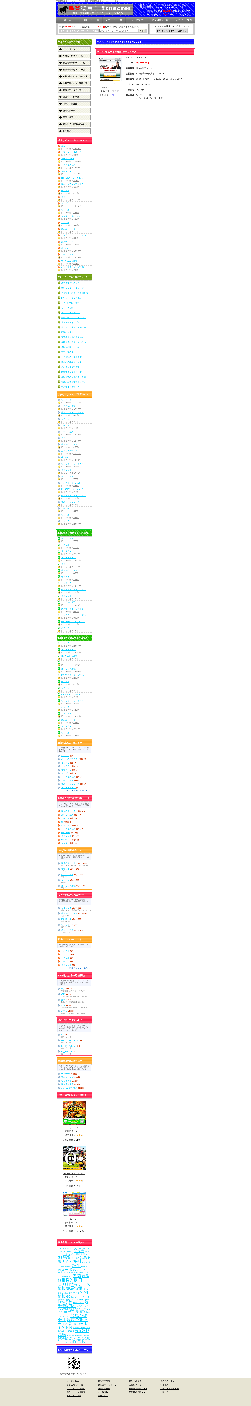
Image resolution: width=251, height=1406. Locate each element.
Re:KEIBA (65, 832)
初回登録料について (70, 347)
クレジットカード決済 (74, 1271)
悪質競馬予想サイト (138, 1392)
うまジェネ (66, 470)
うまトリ (65, 197)
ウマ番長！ (66, 1081)
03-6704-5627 (78, 1342)
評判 (77, 1261)
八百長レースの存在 (70, 312)
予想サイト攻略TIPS (70, 386)
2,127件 (77, 174)
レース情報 (103, 1392)
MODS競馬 (66, 919)
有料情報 (65, 1293)
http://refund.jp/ (143, 63)
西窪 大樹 (61, 1270)
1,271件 (77, 402)
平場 (68, 1269)
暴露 (62, 1334)
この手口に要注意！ (70, 367)
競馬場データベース (72, 90)
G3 (60, 1257)
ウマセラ (65, 521)
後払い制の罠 (67, 352)
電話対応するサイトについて (74, 382)
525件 (76, 219)
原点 (63, 146)
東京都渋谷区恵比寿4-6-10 (76, 1335)
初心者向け (83, 1248)
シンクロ (65, 755)
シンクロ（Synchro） (71, 216)
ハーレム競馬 (67, 254)
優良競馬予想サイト (138, 1388)
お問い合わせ (166, 1392)
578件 (76, 263)
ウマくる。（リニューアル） (74, 235)
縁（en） (65, 248)
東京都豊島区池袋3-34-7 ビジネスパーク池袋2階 (74, 1338)
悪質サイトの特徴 (71, 97)
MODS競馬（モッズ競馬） (73, 267)
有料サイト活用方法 (76, 1388)
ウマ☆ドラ (66, 400)
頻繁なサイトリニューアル (73, 288)
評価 (76, 1265)
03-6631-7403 (78, 1303)
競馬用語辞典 (69, 110)
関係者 (79, 1251)
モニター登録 (67, 307)
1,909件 (77, 161)
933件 (76, 155)
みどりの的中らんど (70, 451)
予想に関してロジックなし (73, 317)
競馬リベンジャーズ (70, 502)
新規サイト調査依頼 (169, 1388)
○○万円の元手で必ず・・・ (73, 303)
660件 (76, 187)
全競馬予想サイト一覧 (73, 56)
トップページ (69, 49)
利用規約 (67, 131)
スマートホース (68, 557)
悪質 (67, 1257)
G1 (71, 1324)
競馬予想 (75, 1319)
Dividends (65, 1074)
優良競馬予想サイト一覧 (74, 69)
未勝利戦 (82, 1331)
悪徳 (77, 1275)
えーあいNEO (67, 158)
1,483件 (77, 453)
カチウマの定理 (68, 165)
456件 (76, 232)
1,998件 (77, 251)
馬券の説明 (68, 117)
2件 (112, 95)
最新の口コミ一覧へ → (79, 968)
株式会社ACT (67, 1276)
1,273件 (77, 200)
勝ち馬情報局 (67, 1084)
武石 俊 (71, 1331)
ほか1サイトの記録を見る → (77, 790)
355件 (76, 421)
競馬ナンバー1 (68, 242)
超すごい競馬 (67, 476)
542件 (76, 225)
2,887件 (77, 524)
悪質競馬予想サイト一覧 (74, 63)
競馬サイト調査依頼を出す (75, 124)
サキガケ (65, 419)
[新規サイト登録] (172, 31)
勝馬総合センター (69, 229)
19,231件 (77, 206)
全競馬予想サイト (137, 1385)
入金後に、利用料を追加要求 (74, 293)
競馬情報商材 (73, 1304)
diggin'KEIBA (67, 1051)
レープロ (65, 203)
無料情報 (70, 1284)
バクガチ (65, 222)
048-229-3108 (65, 1340)
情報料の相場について (71, 362)
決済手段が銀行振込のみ (72, 337)
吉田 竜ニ (78, 1324)
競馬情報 (74, 1288)
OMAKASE (66, 840)
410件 (76, 193)
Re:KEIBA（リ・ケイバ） (73, 178)
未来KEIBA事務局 (69, 1088)
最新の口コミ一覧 (75, 1385)
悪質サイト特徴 (74, 1395)
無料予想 (65, 1302)
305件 (76, 238)
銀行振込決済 (74, 1293)
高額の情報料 (67, 332)
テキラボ (65, 190)
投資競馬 (85, 1266)
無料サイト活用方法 (76, 1392)
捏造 (71, 1311)
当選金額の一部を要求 (71, 357)
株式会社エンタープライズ (68, 1248)
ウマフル (65, 210)
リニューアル (68, 1251)
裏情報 (80, 1311)
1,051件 (77, 560)
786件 (76, 244)
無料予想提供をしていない (73, 342)
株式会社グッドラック (79, 1297)
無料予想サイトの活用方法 (75, 83)
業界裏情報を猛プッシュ (72, 322)
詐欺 (74, 1280)
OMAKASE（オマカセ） (72, 261)
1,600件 (77, 168)
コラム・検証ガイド (72, 104)
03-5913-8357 (81, 1254)
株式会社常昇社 (76, 1272)
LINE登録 (66, 1272)
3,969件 (77, 148)
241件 (76, 212)
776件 (76, 479)
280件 (76, 270)
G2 (68, 1296)
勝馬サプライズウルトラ (72, 184)
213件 (76, 180)
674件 (76, 505)
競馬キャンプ (67, 1077)
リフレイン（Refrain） (71, 152)
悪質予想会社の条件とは (72, 283)
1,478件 (77, 257)
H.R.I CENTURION (70, 1040)
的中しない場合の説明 (71, 298)
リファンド (110, 84)
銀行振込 (75, 1258)
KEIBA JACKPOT (69, 1046)
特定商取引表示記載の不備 (73, 327)
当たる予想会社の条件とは (73, 377)
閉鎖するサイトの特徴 (71, 372)
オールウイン (67, 171)
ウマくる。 (66, 766)
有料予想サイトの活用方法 (75, 76)
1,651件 (77, 473)
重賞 (65, 1280)
